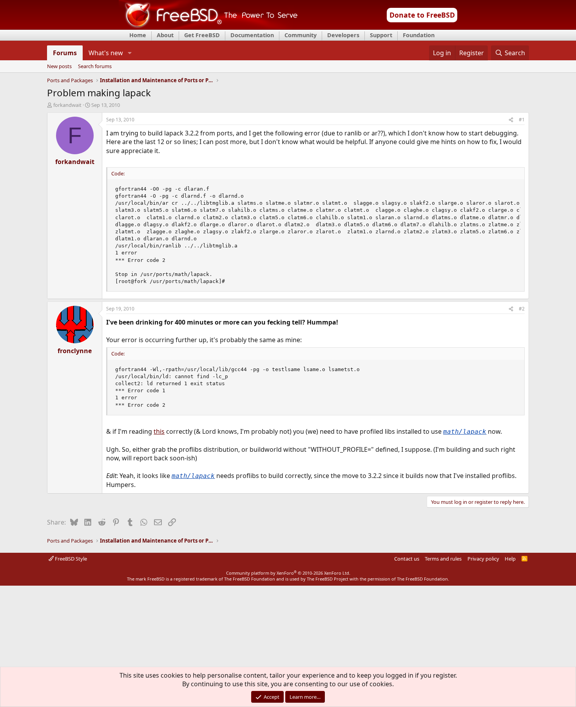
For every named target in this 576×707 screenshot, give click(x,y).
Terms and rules (443, 558)
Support (381, 35)
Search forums (95, 66)
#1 (522, 119)
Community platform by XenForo (288, 573)
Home (137, 35)
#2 (522, 308)
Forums (65, 53)
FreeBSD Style (70, 558)
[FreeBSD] (208, 27)
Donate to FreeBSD (422, 15)
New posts (59, 66)
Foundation (419, 35)
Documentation (252, 35)
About (165, 35)
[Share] (511, 119)
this (159, 431)
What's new (106, 53)
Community (300, 35)
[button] (129, 52)
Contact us (406, 558)
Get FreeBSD (202, 35)
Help (510, 558)
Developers (343, 35)
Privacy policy (483, 558)
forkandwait (67, 104)
